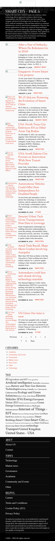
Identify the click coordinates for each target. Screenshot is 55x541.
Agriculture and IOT (18, 379)
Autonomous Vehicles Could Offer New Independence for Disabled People (31, 189)
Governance (13, 357)
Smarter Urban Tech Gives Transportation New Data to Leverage (31, 219)
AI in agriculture (33, 380)
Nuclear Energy (29, 414)
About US (11, 444)
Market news (40, 67)
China (35, 389)
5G (7, 379)
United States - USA (20, 433)
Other (38, 212)
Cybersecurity (11, 392)
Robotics (32, 417)
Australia (36, 383)
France (21, 403)
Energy (28, 399)
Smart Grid (39, 422)
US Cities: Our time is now (31, 314)
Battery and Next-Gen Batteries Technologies (26, 387)
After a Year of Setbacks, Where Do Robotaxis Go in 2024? (33, 48)
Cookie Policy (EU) (15, 508)
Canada (30, 389)
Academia (12, 352)
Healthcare (28, 406)
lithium (15, 413)
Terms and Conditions (16, 503)
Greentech (19, 405)
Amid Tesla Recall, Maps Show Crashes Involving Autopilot (33, 249)
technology (32, 425)
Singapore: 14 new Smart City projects (33, 73)
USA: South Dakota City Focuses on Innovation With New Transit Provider (32, 159)
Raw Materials (24, 417)
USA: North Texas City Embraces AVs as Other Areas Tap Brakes (32, 127)
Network (21, 414)
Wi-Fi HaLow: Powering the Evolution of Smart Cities (33, 100)
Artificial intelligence (19, 383)
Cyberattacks (42, 389)
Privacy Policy (13, 513)
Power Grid (38, 414)
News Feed (38, 93)
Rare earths (15, 417)
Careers (9, 497)
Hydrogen (36, 405)
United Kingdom (30, 429)
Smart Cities (23, 420)
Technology (13, 368)
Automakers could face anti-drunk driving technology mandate (32, 276)
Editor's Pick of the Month (26, 396)
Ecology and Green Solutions (23, 394)
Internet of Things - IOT (26, 411)
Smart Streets (20, 425)
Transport (12, 429)
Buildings (23, 389)
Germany (26, 403)
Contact (9, 449)
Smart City (38, 420)
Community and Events (17, 355)
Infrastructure (12, 409)
